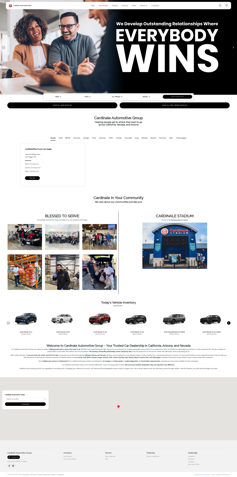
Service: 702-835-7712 (32, 168)
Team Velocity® (205, 474)
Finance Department (153, 456)
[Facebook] (9, 466)
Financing (151, 453)
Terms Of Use (33, 474)
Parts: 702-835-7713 (32, 171)
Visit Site (32, 178)
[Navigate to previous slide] (1, 47)
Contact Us (15, 457)
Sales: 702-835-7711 (32, 164)
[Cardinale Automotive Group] (20, 5)
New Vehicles (68, 456)
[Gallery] (118, 47)
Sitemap (40, 474)
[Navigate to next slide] (235, 47)
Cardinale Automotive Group (14, 474)
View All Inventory (117, 305)
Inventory (68, 453)
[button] (118, 407)
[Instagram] (13, 466)
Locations (191, 461)
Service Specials (110, 456)
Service (108, 453)
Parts (106, 459)
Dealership (192, 453)
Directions (191, 459)
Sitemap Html (46, 474)
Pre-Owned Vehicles (70, 459)
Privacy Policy (25, 474)
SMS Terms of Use (193, 464)
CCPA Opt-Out (60, 474)
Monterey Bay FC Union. (179, 220)
